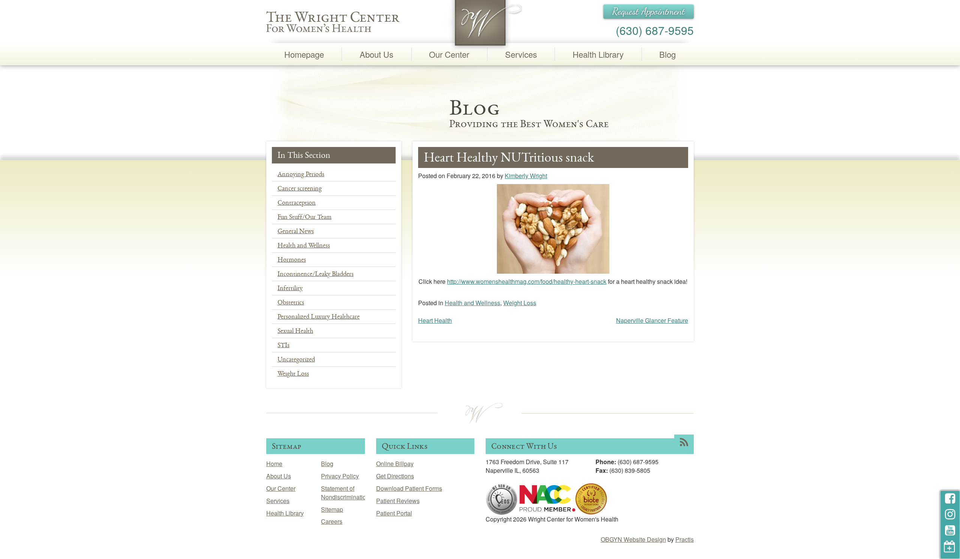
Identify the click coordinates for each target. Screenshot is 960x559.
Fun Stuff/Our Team (305, 216)
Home (274, 463)
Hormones (292, 259)
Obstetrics (291, 302)
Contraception (297, 202)
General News (296, 230)
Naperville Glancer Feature (652, 320)
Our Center (449, 54)
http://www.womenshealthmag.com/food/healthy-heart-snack (526, 281)
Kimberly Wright (526, 175)
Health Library (598, 54)
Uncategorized (296, 359)
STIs (284, 344)
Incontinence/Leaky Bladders (316, 273)
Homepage (304, 54)
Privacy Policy (340, 476)
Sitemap (332, 509)
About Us (376, 54)
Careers (331, 521)
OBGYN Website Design (633, 539)
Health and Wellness (304, 245)
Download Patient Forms (409, 488)
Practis (684, 539)
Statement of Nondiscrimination (345, 492)
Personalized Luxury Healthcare (319, 316)
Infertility (290, 287)
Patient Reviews (398, 500)
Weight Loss (293, 373)
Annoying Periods (301, 173)
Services (521, 54)
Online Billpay (395, 463)
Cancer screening (300, 188)
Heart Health (435, 320)
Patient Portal (394, 513)
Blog (667, 54)
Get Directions (395, 476)
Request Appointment (648, 11)
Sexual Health (295, 330)
